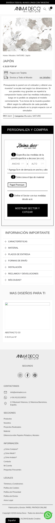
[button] (7, 34)
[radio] (17, 185)
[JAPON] (27, 34)
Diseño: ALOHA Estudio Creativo (27, 519)
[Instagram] (20, 375)
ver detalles (45, 77)
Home (5, 56)
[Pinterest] (34, 375)
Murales (12, 56)
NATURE (20, 56)
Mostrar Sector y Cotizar (27, 210)
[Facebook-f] (27, 375)
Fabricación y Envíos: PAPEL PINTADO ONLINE (28, 507)
